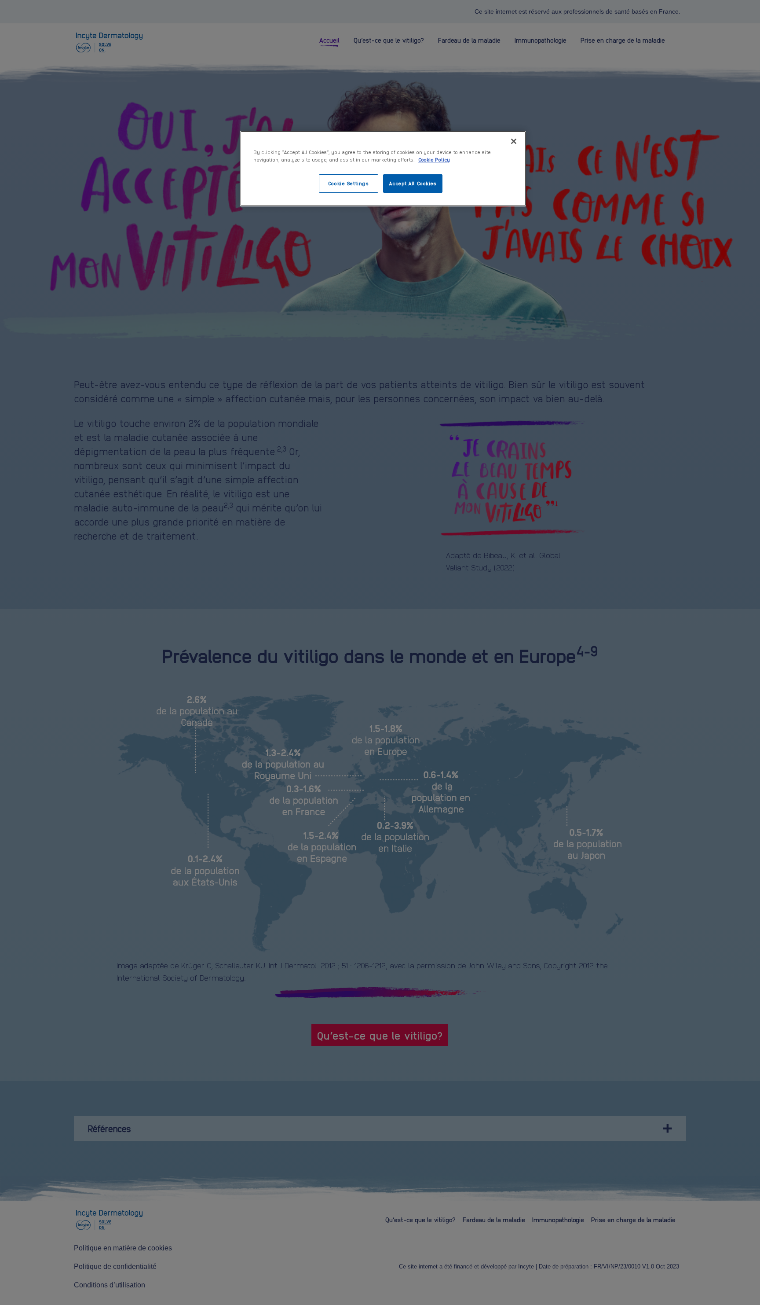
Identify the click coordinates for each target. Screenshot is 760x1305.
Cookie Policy (434, 159)
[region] (383, 168)
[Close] (513, 141)
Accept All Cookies (412, 183)
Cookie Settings (348, 183)
